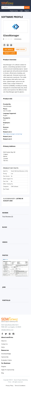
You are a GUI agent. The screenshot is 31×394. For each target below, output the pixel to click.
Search (27, 7)
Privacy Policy (9, 385)
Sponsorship (4, 357)
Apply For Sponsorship (7, 369)
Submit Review (20, 49)
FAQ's (3, 347)
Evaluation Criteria (6, 360)
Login (21, 11)
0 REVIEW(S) (17, 39)
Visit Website (8, 49)
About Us (4, 341)
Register (27, 11)
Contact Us (4, 344)
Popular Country (14, 11)
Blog (2, 373)
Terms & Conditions (20, 385)
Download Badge (6, 353)
